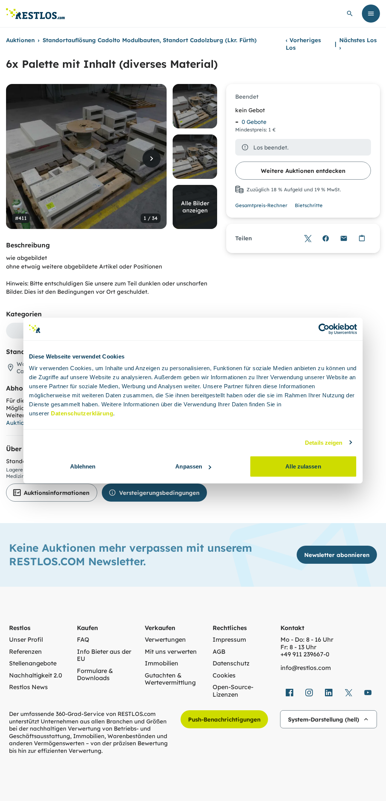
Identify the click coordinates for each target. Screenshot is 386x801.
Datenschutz (231, 663)
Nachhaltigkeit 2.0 (35, 675)
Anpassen (188, 466)
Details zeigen (323, 442)
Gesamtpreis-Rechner (261, 205)
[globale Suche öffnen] (350, 14)
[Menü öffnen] (371, 14)
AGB (219, 651)
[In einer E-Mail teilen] (344, 238)
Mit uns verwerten (171, 651)
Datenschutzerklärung (82, 413)
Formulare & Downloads (95, 674)
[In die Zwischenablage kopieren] (362, 238)
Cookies (224, 675)
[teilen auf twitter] (348, 692)
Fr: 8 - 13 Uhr (298, 647)
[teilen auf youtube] (368, 692)
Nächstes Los (358, 44)
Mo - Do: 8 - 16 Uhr (306, 639)
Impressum (229, 639)
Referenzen (25, 651)
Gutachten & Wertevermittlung (170, 679)
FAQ (83, 639)
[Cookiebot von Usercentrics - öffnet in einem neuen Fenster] (324, 328)
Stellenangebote (33, 663)
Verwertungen (165, 639)
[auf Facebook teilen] (326, 238)
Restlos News (28, 687)
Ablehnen (83, 466)
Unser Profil (26, 639)
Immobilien (161, 663)
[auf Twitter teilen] (308, 238)
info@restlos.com (305, 667)
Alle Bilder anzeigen (195, 207)
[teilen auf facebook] (289, 692)
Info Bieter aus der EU (104, 655)
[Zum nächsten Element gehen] (151, 159)
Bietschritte (309, 205)
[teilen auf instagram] (309, 692)
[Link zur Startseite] (35, 13)
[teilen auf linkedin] (329, 692)
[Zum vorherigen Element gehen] (21, 159)
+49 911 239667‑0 (304, 654)
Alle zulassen (303, 466)
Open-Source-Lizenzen (233, 691)
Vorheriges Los (303, 44)
